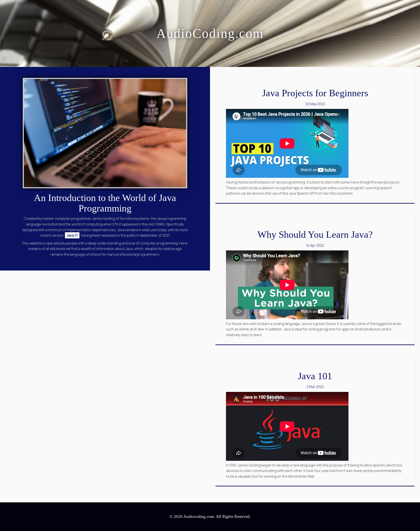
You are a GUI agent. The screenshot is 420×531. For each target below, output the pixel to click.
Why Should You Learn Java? (315, 234)
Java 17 (72, 235)
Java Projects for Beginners (315, 93)
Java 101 (315, 376)
